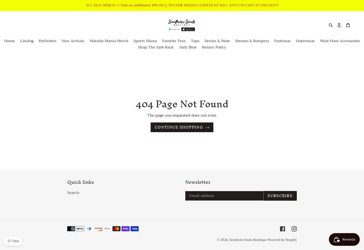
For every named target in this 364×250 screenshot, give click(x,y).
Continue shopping (179, 127)
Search (73, 192)
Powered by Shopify (282, 240)
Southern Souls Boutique (249, 240)
